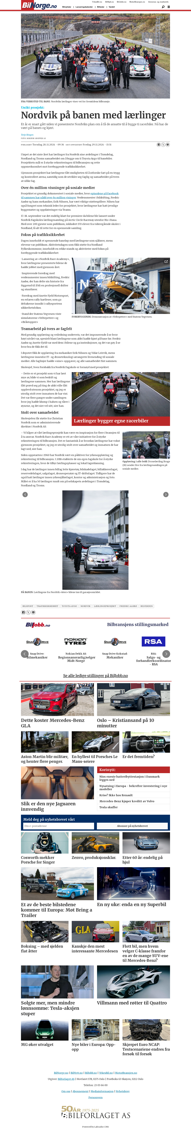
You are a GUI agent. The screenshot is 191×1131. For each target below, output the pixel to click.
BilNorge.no (61, 1072)
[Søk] (163, 7)
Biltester (100, 7)
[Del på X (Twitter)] (163, 145)
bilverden (147, 606)
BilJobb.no (121, 2)
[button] (25, 654)
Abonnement (81, 1091)
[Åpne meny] (169, 7)
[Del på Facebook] (159, 145)
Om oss (65, 1091)
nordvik (85, 606)
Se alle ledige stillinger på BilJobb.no (95, 675)
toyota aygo (69, 606)
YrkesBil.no (97, 2)
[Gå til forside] (39, 5)
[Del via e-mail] (168, 145)
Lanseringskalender (84, 7)
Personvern (96, 1097)
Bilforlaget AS (66, 1079)
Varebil (112, 7)
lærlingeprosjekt (105, 606)
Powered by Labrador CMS (95, 1127)
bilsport (28, 606)
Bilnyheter (66, 7)
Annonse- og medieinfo (158, 2)
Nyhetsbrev (123, 1091)
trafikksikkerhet (47, 606)
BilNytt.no (109, 2)
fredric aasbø (128, 606)
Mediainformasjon (102, 1091)
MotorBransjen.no (137, 2)
